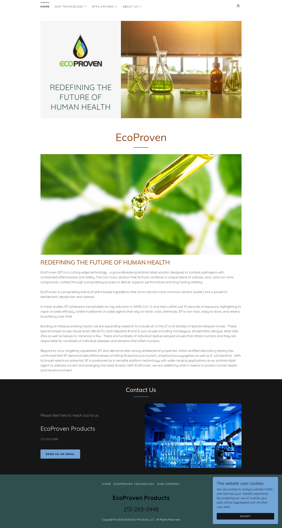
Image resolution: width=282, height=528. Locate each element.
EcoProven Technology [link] (134, 484)
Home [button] (106, 484)
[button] (71, 6)
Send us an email (60, 454)
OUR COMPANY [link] (168, 484)
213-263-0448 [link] (49, 439)
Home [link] (44, 6)
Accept (245, 516)
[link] (80, 53)
